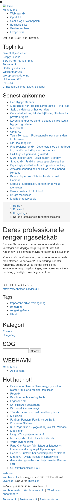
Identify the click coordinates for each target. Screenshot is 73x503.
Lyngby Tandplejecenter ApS (27, 434)
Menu (6, 10)
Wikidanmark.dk (12, 72)
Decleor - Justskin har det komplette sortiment (37, 453)
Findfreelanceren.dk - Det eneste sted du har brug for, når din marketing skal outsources (40, 148)
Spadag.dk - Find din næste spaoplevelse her (37, 161)
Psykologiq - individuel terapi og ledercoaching (37, 165)
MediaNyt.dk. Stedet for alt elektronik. (32, 438)
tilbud (13, 314)
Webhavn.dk (17, 13)
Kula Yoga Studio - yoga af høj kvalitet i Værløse (38, 427)
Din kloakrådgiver (20, 143)
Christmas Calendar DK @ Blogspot (24, 86)
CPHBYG (15, 132)
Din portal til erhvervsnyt (24, 408)
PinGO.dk (8, 83)
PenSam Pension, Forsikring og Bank (32, 419)
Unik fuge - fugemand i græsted (29, 154)
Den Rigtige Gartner (15, 53)
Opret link (16, 17)
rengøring (16, 306)
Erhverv (17, 209)
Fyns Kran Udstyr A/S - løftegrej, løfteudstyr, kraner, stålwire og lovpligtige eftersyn (36, 447)
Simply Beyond (11, 57)
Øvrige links (17, 32)
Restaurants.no (49, 499)
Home (16, 205)
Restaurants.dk (28, 499)
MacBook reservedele (23, 198)
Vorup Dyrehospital (21, 442)
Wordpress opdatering (16, 75)
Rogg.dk (15, 393)
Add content (17, 370)
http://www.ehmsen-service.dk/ (21, 289)
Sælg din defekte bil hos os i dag (29, 109)
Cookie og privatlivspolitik (25, 21)
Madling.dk (16, 430)
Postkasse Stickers (21, 423)
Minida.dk (16, 416)
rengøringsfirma (19, 310)
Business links (18, 24)
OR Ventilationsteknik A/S (25, 468)
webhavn (8, 473)
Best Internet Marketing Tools (27, 397)
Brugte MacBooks (20, 195)
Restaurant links (19, 28)
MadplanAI (16, 128)
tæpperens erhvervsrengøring (27, 303)
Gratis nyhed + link (14, 68)
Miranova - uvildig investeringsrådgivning (34, 456)
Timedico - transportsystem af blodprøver (34, 412)
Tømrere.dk (9, 64)
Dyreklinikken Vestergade (25, 404)
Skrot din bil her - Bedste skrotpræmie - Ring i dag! (40, 106)
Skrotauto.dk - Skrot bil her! (26, 191)
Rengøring (19, 213)
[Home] (8, 5)
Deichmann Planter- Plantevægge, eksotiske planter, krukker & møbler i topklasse (36, 388)
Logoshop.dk (18, 401)
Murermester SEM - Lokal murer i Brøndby (35, 157)
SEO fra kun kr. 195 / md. (18, 60)
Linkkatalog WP (12, 79)
